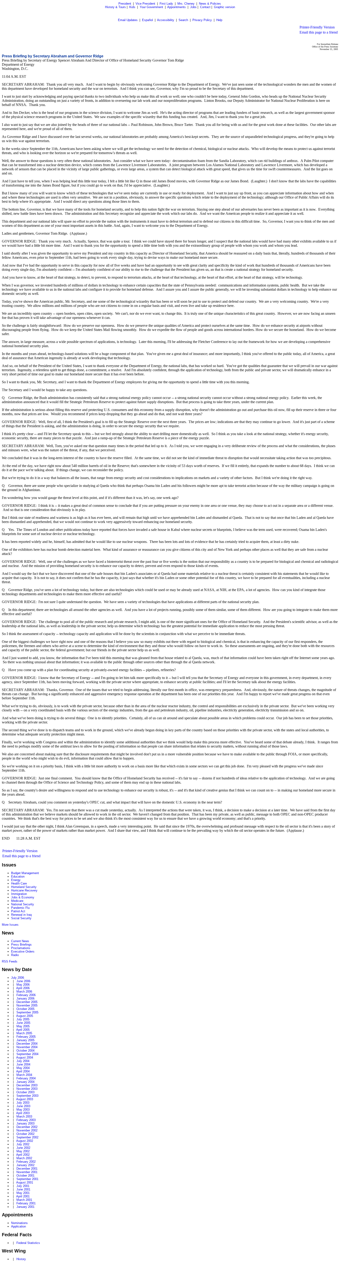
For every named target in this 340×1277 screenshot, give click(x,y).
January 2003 (25, 1123)
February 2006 (26, 995)
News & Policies (210, 3)
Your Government (151, 7)
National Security (22, 904)
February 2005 (26, 1036)
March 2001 (24, 1200)
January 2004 (25, 1082)
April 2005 (23, 1029)
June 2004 (23, 1064)
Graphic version (224, 7)
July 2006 (17, 977)
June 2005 (23, 1023)
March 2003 (24, 1116)
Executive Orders (22, 951)
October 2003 (25, 1092)
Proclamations (20, 948)
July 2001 (22, 1186)
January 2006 (25, 998)
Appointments (176, 7)
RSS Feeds (9, 961)
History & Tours (115, 7)
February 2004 (26, 1078)
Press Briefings (21, 944)
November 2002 (26, 1130)
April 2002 (23, 1154)
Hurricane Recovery (24, 890)
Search (183, 20)
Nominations (19, 1223)
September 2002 (27, 1137)
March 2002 (24, 1158)
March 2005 (24, 1033)
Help (219, 20)
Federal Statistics (28, 1243)
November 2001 (26, 1172)
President (124, 3)
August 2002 (24, 1141)
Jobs (193, 7)
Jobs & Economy (22, 897)
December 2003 (26, 1085)
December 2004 (26, 1043)
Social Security (21, 918)
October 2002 (25, 1134)
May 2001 (23, 1193)
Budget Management (25, 873)
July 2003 (22, 1102)
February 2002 (26, 1161)
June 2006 (23, 981)
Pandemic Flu (20, 907)
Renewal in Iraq (21, 914)
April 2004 (23, 1071)
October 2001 (25, 1175)
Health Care (19, 883)
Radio (15, 955)
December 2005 (26, 1002)
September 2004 (27, 1054)
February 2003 (26, 1120)
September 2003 (27, 1095)
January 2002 (25, 1165)
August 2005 (24, 1016)
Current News (20, 941)
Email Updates (128, 20)
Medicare (17, 901)
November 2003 (26, 1088)
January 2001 (25, 1206)
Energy (16, 880)
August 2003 (24, 1099)
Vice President (145, 3)
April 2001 (23, 1196)
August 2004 (24, 1057)
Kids (132, 7)
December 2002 (26, 1127)
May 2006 (23, 984)
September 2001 (27, 1179)
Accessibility (165, 20)
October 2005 (25, 1009)
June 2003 (23, 1106)
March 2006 (24, 991)
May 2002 (23, 1151)
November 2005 (26, 1005)
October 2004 (25, 1050)
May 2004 (23, 1068)
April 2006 (23, 988)
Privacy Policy (202, 20)
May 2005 (23, 1026)
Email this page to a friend (319, 32)
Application (18, 1226)
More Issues (10, 924)
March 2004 (24, 1075)
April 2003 (23, 1113)
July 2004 (22, 1061)
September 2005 (27, 1012)
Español (147, 20)
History (21, 1259)
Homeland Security (24, 887)
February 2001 (26, 1203)
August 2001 (24, 1182)
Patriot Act (18, 911)
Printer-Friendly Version (317, 27)
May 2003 (23, 1109)
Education (18, 876)
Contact (205, 7)
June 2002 (23, 1147)
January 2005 (25, 1040)
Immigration (19, 894)
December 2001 (26, 1168)
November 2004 (26, 1047)
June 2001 (23, 1189)
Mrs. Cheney (186, 3)
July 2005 (22, 1019)
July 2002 (22, 1144)
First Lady (166, 3)
